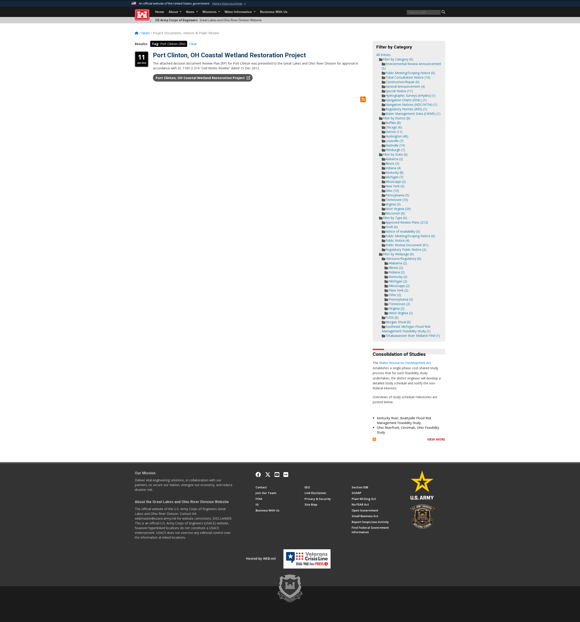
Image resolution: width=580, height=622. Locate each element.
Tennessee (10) (396, 200)
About (174, 12)
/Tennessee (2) (399, 304)
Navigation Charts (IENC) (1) (406, 100)
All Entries (383, 55)
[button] (229, 3)
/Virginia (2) (396, 308)
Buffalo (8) (393, 123)
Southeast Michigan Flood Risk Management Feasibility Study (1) (406, 328)
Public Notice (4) (397, 240)
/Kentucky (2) (397, 277)
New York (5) (394, 186)
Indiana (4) (393, 168)
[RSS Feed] (374, 439)
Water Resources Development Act (405, 363)
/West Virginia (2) (400, 313)
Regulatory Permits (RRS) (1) (406, 109)
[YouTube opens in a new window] (277, 474)
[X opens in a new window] (268, 474)
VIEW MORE (436, 439)
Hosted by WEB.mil (261, 558)
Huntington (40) (396, 136)
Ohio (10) (392, 190)
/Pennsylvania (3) (400, 299)
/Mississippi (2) (399, 286)
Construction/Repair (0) (402, 82)
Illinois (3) (392, 163)
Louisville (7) (394, 141)
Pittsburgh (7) (395, 150)
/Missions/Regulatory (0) (403, 258)
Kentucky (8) (394, 172)
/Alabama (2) (397, 263)
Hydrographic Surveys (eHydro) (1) (410, 95)
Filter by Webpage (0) (398, 254)
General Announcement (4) (405, 86)
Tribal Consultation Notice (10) (407, 77)
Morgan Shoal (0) (398, 322)
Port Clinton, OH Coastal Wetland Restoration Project (229, 55)
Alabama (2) (394, 159)
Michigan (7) (394, 177)
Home (159, 12)
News (190, 12)
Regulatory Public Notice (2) (405, 249)
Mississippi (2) (395, 181)
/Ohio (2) (394, 295)
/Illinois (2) (395, 267)
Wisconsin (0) (395, 213)
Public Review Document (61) (406, 245)
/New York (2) (398, 290)
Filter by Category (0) (398, 59)
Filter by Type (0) (395, 218)
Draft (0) (391, 227)
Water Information (239, 12)
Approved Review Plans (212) (406, 222)
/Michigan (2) (397, 281)
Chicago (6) (393, 127)
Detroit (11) (393, 132)
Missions (210, 12)
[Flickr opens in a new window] (285, 474)
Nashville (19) (395, 145)
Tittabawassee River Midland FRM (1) (412, 335)
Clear (193, 44)
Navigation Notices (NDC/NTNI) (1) (411, 104)
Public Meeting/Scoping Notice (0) (410, 73)
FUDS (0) (392, 317)
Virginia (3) (393, 204)
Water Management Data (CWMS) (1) (412, 113)
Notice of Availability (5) (402, 231)
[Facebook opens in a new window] (258, 474)
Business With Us (274, 12)
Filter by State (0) (395, 154)
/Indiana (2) (396, 272)
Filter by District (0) (396, 118)
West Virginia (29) (398, 209)
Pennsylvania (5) (397, 195)
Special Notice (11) (399, 91)
